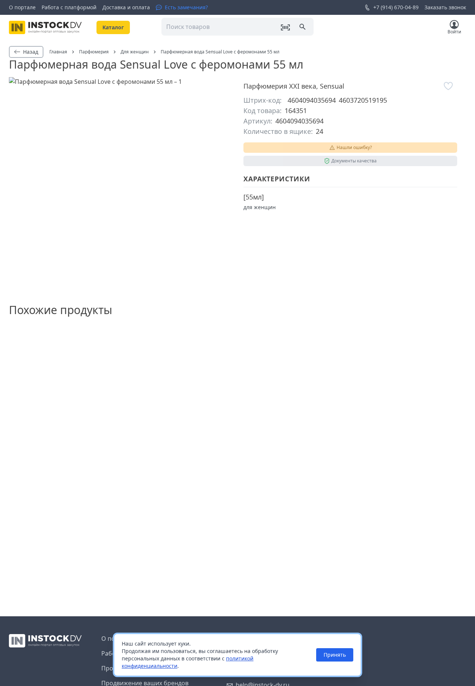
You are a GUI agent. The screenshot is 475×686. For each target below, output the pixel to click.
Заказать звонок (445, 7)
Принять (335, 654)
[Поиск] (303, 27)
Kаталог (113, 27)
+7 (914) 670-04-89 (396, 7)
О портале (22, 7)
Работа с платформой (69, 7)
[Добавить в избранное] (448, 86)
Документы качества (354, 161)
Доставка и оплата (126, 7)
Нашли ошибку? (354, 147)
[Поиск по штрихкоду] (285, 27)
